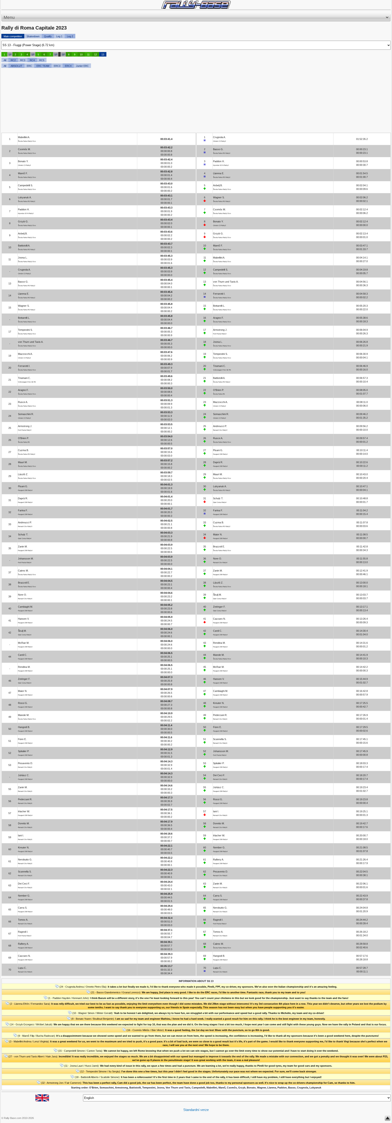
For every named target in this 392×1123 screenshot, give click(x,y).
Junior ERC (82, 66)
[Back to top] (388, 1119)
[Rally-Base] (196, 4)
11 (88, 54)
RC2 (13, 60)
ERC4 (68, 66)
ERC (29, 66)
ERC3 (57, 66)
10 (81, 54)
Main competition (13, 36)
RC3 (22, 60)
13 (102, 54)
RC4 (32, 60)
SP (10, 54)
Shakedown (33, 36)
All (5, 60)
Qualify (48, 36)
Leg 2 (70, 36)
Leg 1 (59, 36)
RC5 (41, 60)
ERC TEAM (43, 66)
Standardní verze (196, 1110)
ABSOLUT (16, 66)
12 (95, 54)
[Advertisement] (137, 101)
